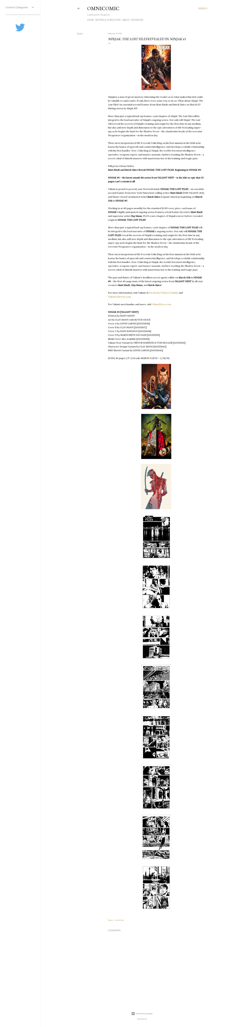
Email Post (119, 920)
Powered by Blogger (144, 1013)
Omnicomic (103, 8)
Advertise (137, 20)
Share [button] (80, 33)
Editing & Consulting (108, 20)
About (126, 20)
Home (90, 20)
